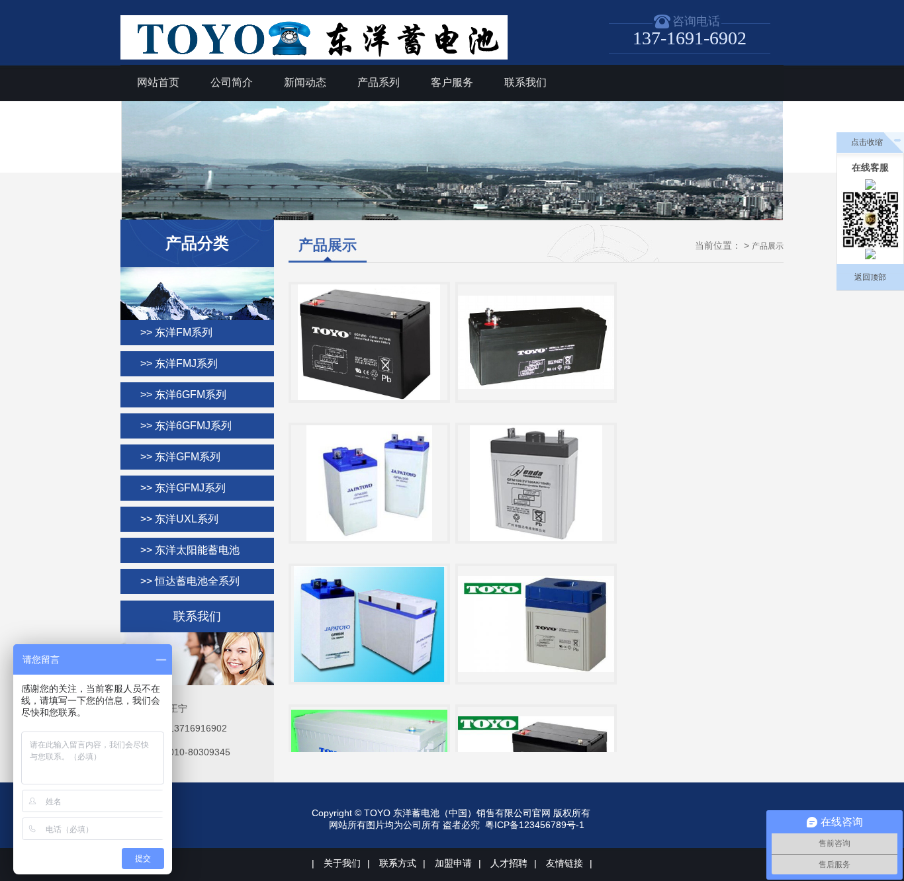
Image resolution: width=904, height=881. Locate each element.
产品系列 (378, 82)
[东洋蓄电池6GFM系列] (369, 342)
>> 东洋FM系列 (176, 332)
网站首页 (158, 82)
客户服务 (452, 82)
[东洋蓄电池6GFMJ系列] (536, 342)
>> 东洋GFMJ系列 (183, 487)
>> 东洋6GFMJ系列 (186, 425)
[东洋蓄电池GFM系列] (369, 624)
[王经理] (870, 184)
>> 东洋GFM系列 (180, 456)
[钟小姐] (870, 254)
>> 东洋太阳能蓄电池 (190, 550)
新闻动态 (305, 82)
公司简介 (231, 82)
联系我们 (525, 82)
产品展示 (768, 246)
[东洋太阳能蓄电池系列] (536, 483)
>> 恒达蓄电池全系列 (190, 581)
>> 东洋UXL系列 (179, 518)
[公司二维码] (870, 219)
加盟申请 (453, 863)
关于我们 (342, 863)
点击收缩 (867, 142)
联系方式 (397, 863)
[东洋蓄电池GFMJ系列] (536, 624)
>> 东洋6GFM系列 (183, 394)
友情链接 (564, 863)
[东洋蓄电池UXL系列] (369, 483)
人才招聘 (508, 863)
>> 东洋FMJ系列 (179, 363)
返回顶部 (870, 277)
